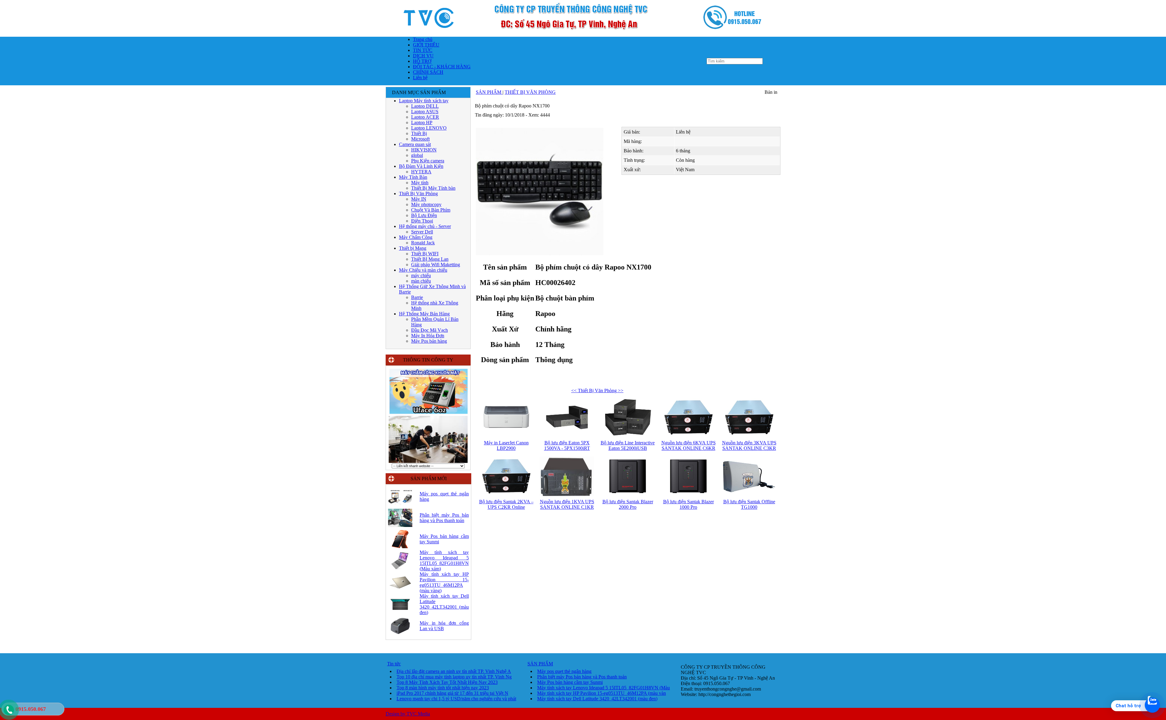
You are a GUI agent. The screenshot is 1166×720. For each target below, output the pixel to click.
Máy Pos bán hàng (429, 341)
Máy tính (419, 182)
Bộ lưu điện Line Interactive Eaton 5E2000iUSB (628, 445)
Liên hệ (420, 77)
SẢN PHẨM (489, 92)
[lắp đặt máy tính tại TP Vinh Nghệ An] (428, 461)
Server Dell (422, 231)
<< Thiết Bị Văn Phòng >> (597, 390)
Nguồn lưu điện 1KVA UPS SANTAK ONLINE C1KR (567, 504)
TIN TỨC (422, 50)
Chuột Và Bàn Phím (430, 209)
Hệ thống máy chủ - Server (425, 226)
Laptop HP (421, 122)
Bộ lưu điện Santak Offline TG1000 (749, 504)
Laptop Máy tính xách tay (423, 100)
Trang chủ (422, 39)
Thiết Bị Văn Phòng (418, 193)
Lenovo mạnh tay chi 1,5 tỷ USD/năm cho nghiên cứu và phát (456, 698)
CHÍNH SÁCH (428, 72)
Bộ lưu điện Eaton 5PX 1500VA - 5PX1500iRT (567, 445)
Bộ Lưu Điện (424, 215)
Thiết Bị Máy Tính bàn (433, 188)
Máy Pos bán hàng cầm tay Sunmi (570, 682)
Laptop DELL (425, 106)
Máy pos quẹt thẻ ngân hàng (564, 671)
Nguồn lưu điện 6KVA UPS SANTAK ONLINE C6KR (688, 445)
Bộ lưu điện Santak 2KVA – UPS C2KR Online (506, 504)
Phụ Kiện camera (427, 160)
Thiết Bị (419, 133)
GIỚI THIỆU (426, 44)
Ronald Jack (423, 242)
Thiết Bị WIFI (424, 253)
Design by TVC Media (408, 713)
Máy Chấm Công (415, 237)
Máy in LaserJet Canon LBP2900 (506, 445)
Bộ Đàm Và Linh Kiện (421, 166)
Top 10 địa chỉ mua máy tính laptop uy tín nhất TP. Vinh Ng (454, 676)
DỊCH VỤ (423, 55)
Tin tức (394, 663)
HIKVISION (424, 149)
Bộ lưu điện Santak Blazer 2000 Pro (627, 504)
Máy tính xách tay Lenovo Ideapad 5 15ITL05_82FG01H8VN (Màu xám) (444, 560)
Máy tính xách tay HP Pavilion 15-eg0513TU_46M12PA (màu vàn (601, 693)
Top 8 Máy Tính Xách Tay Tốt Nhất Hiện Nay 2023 (447, 682)
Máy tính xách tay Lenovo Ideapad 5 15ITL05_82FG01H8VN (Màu (603, 687)
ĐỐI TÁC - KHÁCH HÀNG (442, 66)
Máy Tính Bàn (413, 177)
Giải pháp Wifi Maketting (435, 264)
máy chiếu (421, 275)
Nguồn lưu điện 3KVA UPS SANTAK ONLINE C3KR (749, 445)
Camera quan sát (415, 144)
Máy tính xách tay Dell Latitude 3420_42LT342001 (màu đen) (444, 604)
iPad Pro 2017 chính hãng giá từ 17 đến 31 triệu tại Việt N (452, 693)
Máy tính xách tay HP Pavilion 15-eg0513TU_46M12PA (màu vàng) (444, 582)
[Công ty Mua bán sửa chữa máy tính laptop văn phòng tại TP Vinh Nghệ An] (583, 34)
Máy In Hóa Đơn (427, 335)
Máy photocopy (426, 204)
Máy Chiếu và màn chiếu (423, 270)
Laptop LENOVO (429, 128)
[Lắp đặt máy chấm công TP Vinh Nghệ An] (428, 413)
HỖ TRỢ (422, 61)
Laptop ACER (425, 117)
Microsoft (420, 138)
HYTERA (421, 171)
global (417, 155)
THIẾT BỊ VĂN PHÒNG (530, 92)
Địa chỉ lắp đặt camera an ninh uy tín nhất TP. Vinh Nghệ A (454, 671)
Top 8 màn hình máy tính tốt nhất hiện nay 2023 (443, 687)
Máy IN (418, 199)
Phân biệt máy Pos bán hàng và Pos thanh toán (444, 517)
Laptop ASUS (424, 111)
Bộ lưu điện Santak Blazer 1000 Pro (688, 504)
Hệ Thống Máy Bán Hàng (424, 313)
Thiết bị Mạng (412, 248)
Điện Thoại (422, 220)
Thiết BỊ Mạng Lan (429, 259)
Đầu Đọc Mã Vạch (429, 330)
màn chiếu (421, 281)
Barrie (417, 297)
